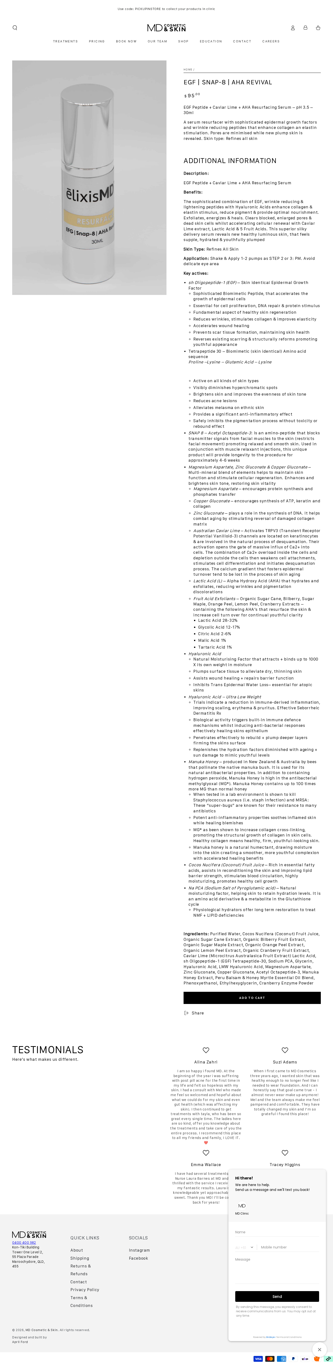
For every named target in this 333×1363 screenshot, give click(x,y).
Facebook (138, 1258)
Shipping (79, 1258)
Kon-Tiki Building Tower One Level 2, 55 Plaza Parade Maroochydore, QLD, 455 (28, 1256)
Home (188, 69)
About (76, 1250)
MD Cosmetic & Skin (42, 1330)
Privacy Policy (84, 1289)
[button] (15, 27)
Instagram (139, 1250)
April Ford (20, 1342)
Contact (78, 1282)
